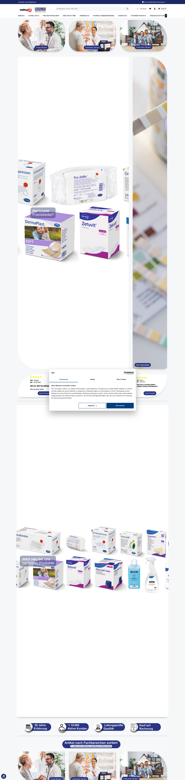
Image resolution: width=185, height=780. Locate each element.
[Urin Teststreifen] (150, 213)
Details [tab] (92, 379)
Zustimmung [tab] (63, 379)
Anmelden (21, 2)
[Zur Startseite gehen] (32, 10)
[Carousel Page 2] (72, 366)
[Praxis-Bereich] (41, 35)
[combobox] (90, 9)
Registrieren (32, 2)
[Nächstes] (166, 16)
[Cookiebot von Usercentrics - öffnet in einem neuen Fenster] (125, 373)
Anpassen (91, 405)
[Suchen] (127, 9)
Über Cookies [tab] (121, 379)
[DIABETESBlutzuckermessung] (73, 213)
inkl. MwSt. (141, 9)
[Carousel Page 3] (76, 366)
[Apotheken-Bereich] (92, 35)
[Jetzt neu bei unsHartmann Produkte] (92, 561)
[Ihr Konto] (155, 9)
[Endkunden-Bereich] (143, 35)
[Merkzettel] (150, 9)
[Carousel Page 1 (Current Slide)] (70, 366)
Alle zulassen (120, 405)
